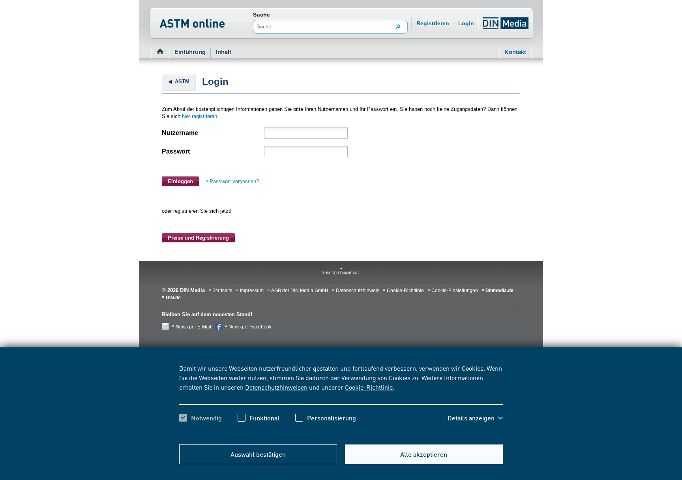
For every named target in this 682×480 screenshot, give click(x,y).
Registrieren (432, 23)
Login (466, 23)
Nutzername (180, 132)
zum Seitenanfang (341, 273)
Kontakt (515, 52)
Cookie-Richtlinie (369, 386)
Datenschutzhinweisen (276, 386)
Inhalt (223, 52)
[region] (340, 400)
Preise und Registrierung (198, 238)
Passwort (176, 151)
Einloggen (180, 181)
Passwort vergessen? (234, 181)
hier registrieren (199, 116)
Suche (261, 14)
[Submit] (398, 27)
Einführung (190, 52)
